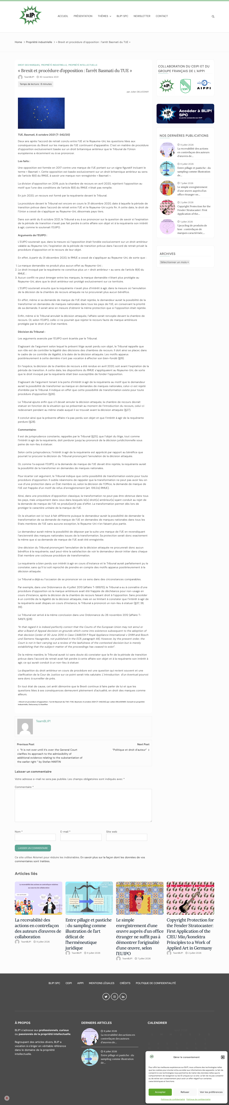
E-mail (65, 831)
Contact (162, 16)
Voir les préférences (211, 1092)
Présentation (83, 16)
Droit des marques (29, 65)
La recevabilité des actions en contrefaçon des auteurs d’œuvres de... (193, 152)
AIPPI (80, 983)
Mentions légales (101, 983)
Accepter (160, 1092)
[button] (222, 1057)
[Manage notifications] (6, 1098)
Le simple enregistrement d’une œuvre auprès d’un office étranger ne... (192, 190)
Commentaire (24, 787)
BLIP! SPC (122, 16)
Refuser (185, 1092)
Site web (111, 831)
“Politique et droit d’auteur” (129, 749)
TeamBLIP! (29, 77)
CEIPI (69, 983)
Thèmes (103, 16)
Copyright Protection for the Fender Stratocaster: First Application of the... (194, 210)
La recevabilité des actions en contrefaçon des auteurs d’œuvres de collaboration (38, 928)
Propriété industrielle (54, 65)
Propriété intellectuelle (82, 65)
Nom (19, 831)
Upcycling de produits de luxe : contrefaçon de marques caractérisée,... (192, 229)
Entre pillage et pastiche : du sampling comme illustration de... (194, 171)
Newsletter (142, 16)
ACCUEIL (63, 16)
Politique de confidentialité (173, 1099)
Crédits (125, 983)
